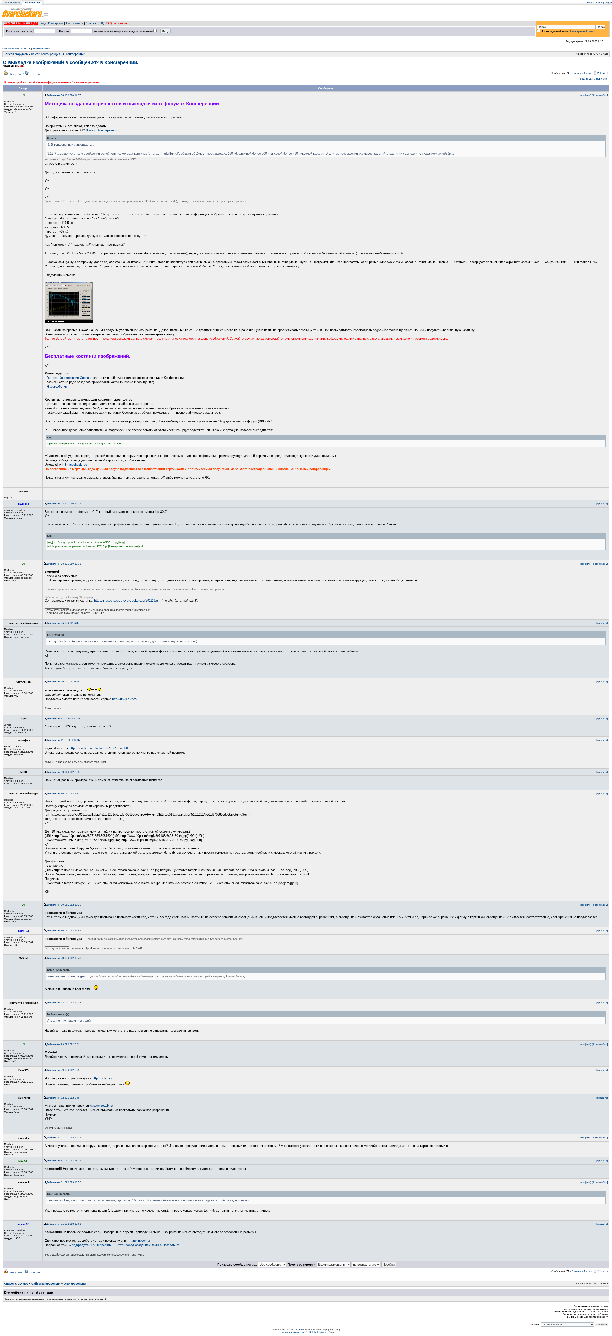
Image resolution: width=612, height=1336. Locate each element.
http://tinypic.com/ (124, 699)
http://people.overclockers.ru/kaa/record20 (99, 748)
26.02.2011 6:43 (62, 681)
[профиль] (585, 95)
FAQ (101, 23)
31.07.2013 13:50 (63, 1182)
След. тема (600, 78)
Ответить (35, 74)
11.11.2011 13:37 (63, 740)
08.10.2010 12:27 (63, 503)
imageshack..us (76, 464)
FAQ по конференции (599, 2)
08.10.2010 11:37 (63, 95)
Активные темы (41, 48)
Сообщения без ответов (16, 48)
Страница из (581, 73)
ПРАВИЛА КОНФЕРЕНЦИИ (21, 23)
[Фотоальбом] (600, 95)
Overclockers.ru (12, 2)
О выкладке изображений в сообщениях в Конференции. (70, 62)
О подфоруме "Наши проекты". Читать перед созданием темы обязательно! (124, 1245)
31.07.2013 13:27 (63, 1160)
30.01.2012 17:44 (63, 930)
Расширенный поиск (582, 31)
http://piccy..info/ (101, 1105)
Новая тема (15, 74)
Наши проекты (139, 1240)
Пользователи (74, 23)
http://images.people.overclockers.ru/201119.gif (126, 600)
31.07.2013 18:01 (63, 1224)
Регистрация (55, 23)
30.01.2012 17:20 (63, 904)
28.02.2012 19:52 (63, 1002)
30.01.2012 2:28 (63, 772)
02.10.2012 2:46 (63, 1097)
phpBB (298, 1329)
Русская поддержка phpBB (292, 1332)
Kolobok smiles (317, 1332)
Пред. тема (585, 78)
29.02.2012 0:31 (63, 1044)
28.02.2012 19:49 (63, 958)
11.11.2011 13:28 (63, 718)
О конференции (74, 54)
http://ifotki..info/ (104, 1078)
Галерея (91, 23)
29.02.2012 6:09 (63, 1070)
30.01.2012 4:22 (63, 793)
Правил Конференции (101, 130)
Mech (20, 65)
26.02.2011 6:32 (62, 623)
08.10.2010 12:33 (63, 563)
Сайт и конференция (45, 54)
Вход (43, 23)
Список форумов (16, 54)
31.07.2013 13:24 (63, 1137)
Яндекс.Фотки (57, 386)
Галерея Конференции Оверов (69, 377)
